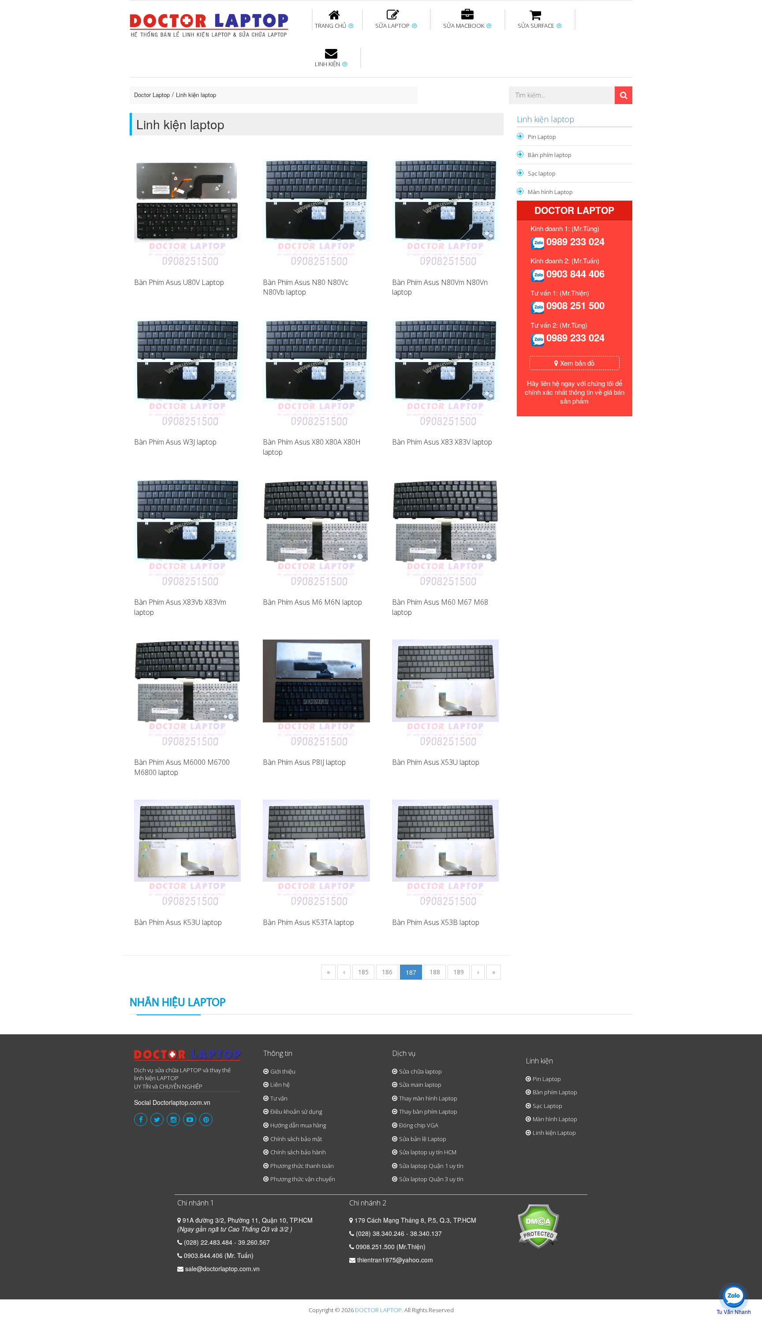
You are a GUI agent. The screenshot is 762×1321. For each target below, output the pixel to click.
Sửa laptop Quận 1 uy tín (431, 1166)
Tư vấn (279, 1098)
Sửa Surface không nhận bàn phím (437, 83)
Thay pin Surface (345, 79)
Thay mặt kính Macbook (453, 112)
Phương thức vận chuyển (302, 1179)
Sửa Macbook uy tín (280, 79)
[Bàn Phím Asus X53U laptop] (445, 692)
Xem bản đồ (576, 362)
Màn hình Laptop (550, 192)
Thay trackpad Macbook (543, 112)
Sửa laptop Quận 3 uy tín (431, 1179)
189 (458, 972)
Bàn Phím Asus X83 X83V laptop (442, 442)
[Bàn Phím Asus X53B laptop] (445, 852)
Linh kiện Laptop (554, 1133)
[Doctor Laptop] (187, 1058)
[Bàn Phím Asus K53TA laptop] (316, 852)
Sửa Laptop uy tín (202, 79)
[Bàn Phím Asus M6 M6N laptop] (316, 532)
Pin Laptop (329, 106)
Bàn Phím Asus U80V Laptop (179, 282)
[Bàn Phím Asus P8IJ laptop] (316, 692)
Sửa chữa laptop (420, 1071)
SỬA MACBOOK (464, 26)
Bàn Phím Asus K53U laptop (178, 922)
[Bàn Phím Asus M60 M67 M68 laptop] (445, 532)
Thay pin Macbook (366, 79)
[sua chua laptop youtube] (189, 1119)
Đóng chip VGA (418, 1125)
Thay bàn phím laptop (286, 83)
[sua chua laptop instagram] (173, 1119)
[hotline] (537, 242)
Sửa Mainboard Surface (608, 83)
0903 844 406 (575, 273)
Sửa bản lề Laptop (422, 1139)
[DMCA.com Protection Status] (538, 1225)
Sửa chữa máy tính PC (376, 112)
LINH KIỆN (328, 64)
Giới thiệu (282, 1071)
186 (387, 972)
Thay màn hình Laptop (374, 83)
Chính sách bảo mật (296, 1139)
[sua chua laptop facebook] (140, 1119)
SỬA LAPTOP (393, 26)
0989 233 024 (575, 241)
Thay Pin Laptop (465, 79)
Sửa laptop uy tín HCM (427, 1152)
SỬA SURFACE (537, 26)
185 (363, 972)
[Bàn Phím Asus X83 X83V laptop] (445, 372)
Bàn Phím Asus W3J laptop (175, 442)
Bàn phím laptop (550, 155)
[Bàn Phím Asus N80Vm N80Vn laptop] (445, 212)
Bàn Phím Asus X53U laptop (435, 762)
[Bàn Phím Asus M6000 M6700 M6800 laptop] (187, 692)
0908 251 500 (575, 305)
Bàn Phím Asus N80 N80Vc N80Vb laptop (305, 287)
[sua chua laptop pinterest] (206, 1119)
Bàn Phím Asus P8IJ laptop (304, 762)
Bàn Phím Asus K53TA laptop (308, 922)
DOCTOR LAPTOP (378, 1310)
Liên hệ (280, 1085)
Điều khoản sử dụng (296, 1111)
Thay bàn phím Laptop (428, 1111)
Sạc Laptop (547, 1106)
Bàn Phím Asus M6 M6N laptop (312, 602)
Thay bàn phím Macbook (538, 83)
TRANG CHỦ (331, 26)
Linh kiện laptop (196, 94)
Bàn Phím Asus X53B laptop (435, 922)
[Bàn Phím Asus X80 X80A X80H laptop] (316, 372)
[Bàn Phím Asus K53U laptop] (187, 852)
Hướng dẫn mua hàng (298, 1125)
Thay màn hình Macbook (449, 83)
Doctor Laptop (152, 94)
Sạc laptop (542, 173)
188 (435, 972)
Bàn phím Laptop (555, 1092)
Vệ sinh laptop (278, 112)
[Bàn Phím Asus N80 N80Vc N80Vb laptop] (316, 212)
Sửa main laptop (420, 1085)
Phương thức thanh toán (302, 1166)
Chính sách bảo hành (298, 1152)
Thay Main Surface (606, 112)
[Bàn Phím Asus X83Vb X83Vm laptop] (187, 532)
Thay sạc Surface (523, 79)
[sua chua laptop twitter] (157, 1119)
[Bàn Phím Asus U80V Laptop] (187, 212)
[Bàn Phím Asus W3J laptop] (187, 372)
